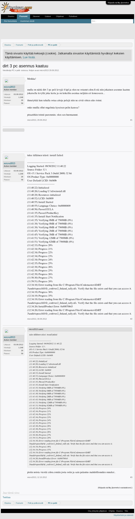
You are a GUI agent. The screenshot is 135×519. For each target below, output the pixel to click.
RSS (131, 511)
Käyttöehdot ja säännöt (123, 515)
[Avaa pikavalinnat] (130, 45)
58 (22, 103)
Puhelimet (73, 16)
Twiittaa (6, 497)
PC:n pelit (16, 70)
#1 (131, 120)
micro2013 (44, 70)
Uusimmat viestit (27, 21)
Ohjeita (112, 511)
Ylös (126, 511)
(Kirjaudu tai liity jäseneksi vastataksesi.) (115, 488)
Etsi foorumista (10, 21)
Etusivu (11, 16)
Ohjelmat (60, 16)
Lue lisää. (29, 57)
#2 (131, 319)
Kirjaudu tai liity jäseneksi (118, 3)
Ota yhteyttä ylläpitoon (97, 511)
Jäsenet (36, 16)
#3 (131, 477)
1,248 (20, 97)
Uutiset (48, 16)
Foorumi (23, 16)
